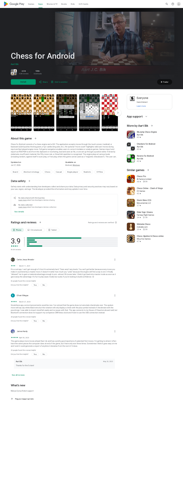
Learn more (22, 200)
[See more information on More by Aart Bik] (152, 126)
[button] (21, 112)
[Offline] (99, 172)
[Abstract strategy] (31, 172)
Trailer (164, 81)
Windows (76, 165)
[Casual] (59, 172)
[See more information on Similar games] (148, 170)
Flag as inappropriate (22, 399)
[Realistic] (87, 172)
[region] (46, 72)
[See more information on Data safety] (29, 181)
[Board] (15, 172)
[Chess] (47, 172)
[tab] (31, 4)
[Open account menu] (179, 4)
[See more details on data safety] (19, 212)
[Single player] (72, 172)
